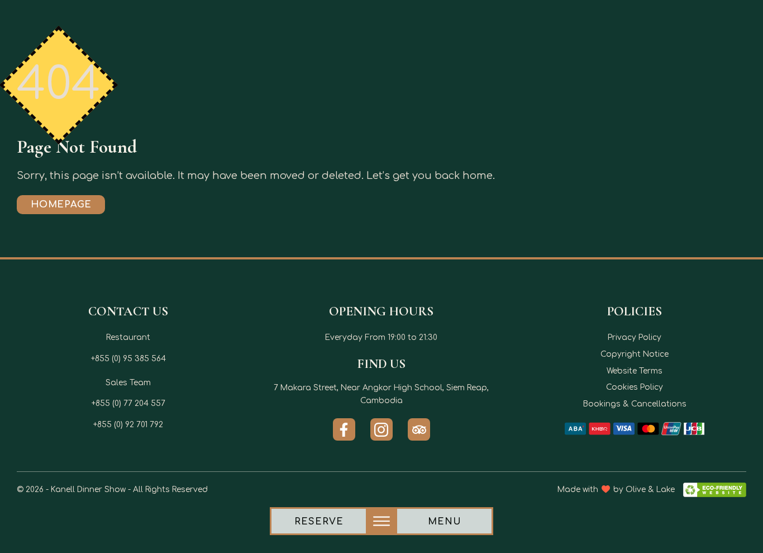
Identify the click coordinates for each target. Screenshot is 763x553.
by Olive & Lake (644, 489)
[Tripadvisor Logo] (419, 429)
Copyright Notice (634, 354)
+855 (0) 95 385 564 (128, 359)
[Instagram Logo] (381, 429)
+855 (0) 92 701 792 (128, 424)
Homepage (61, 205)
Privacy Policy (634, 337)
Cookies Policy (634, 387)
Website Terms (634, 371)
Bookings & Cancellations (634, 404)
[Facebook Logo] (344, 429)
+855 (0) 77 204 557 (128, 403)
